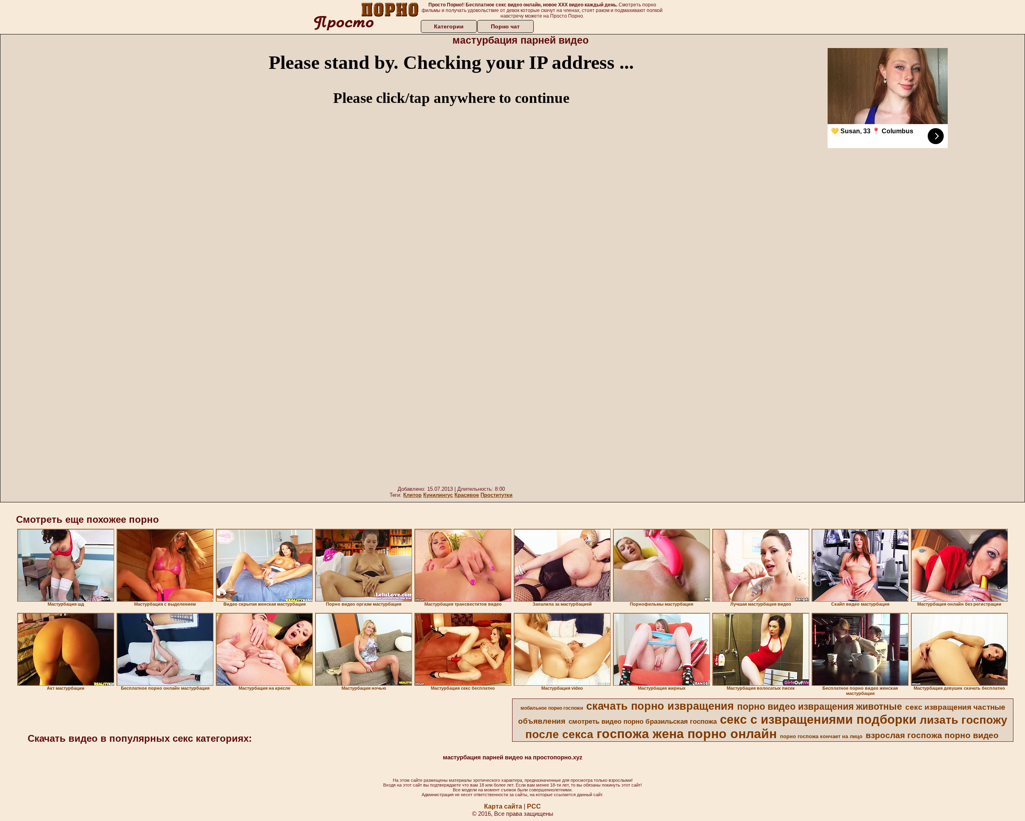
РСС (534, 806)
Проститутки (496, 495)
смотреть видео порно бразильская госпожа (643, 721)
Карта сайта (503, 806)
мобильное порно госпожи (552, 708)
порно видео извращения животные (819, 706)
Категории (449, 26)
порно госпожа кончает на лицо (821, 736)
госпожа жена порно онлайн (687, 734)
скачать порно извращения (660, 706)
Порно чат (505, 26)
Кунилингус (438, 495)
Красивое (466, 495)
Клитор (412, 495)
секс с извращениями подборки (818, 719)
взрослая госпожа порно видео (932, 735)
